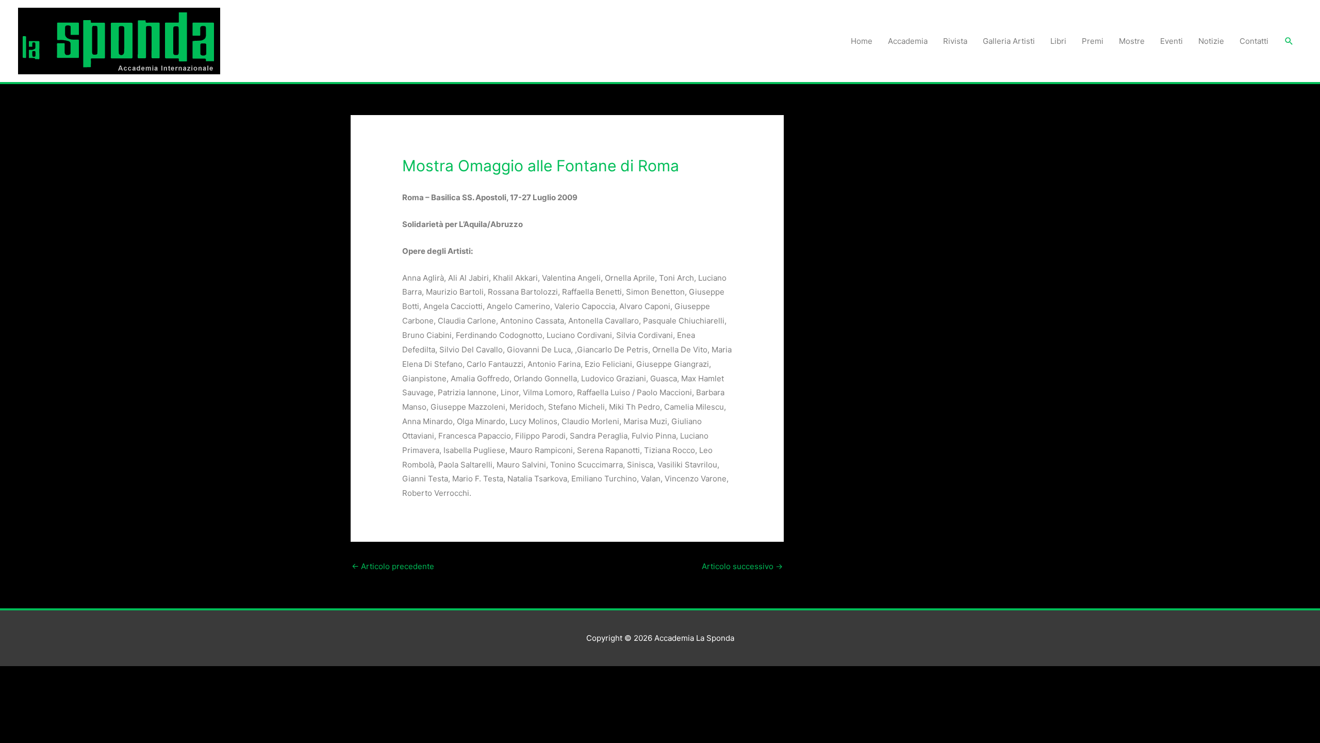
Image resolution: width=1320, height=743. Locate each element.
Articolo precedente (393, 566)
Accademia (908, 41)
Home (861, 41)
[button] (1289, 41)
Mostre (1132, 41)
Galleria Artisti (1009, 41)
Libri (1058, 41)
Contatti (1254, 41)
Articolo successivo (742, 566)
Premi (1092, 41)
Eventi (1171, 41)
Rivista (955, 41)
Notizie (1211, 41)
